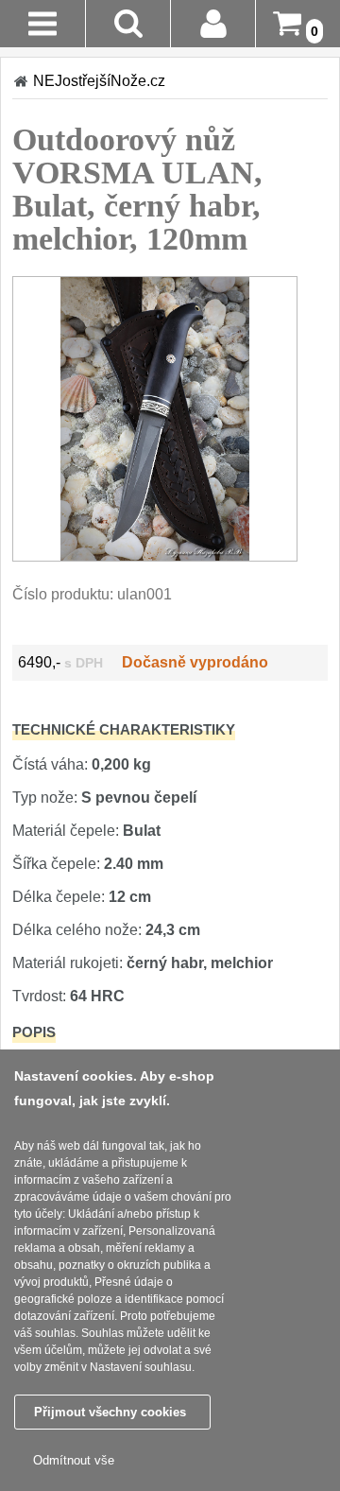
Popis (34, 1032)
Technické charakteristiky (123, 729)
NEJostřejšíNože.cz (99, 81)
